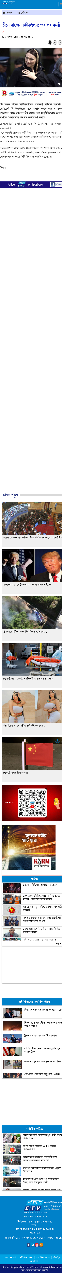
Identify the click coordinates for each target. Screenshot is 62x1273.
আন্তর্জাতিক (22, 12)
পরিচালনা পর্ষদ (26, 1257)
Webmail (35, 1232)
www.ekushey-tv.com (36, 1216)
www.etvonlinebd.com (36, 1212)
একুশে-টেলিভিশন (31, 1267)
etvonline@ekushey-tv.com (38, 1229)
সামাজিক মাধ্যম (43, 1257)
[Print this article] (50, 42)
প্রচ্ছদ (9, 12)
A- (55, 42)
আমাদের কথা (11, 1257)
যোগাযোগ (34, 1261)
